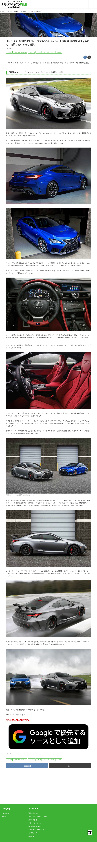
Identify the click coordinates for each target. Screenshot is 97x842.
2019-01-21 (10, 48)
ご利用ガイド (32, 833)
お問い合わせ (32, 820)
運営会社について (34, 813)
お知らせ (31, 836)
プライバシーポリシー (35, 823)
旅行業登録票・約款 (34, 826)
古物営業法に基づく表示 (36, 830)
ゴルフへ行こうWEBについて (37, 816)
